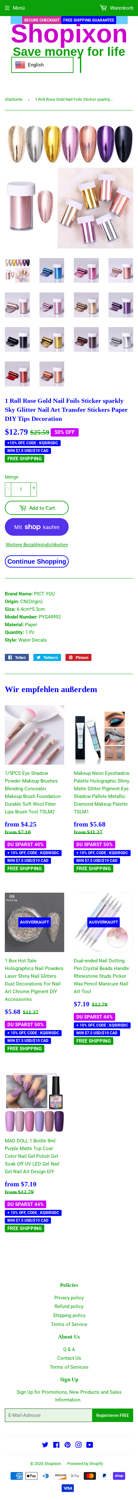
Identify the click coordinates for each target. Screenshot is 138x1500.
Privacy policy (69, 1298)
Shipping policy (69, 1315)
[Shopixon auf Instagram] (78, 1446)
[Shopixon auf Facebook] (56, 1446)
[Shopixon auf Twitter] (45, 1446)
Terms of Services (69, 1367)
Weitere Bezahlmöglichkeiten (37, 545)
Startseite (13, 99)
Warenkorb (121, 8)
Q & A (69, 1349)
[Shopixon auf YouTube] (89, 1446)
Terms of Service (69, 1324)
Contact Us (69, 1358)
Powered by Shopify (85, 1463)
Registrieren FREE (112, 1415)
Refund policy (69, 1306)
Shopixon (52, 1463)
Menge (11, 477)
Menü (19, 8)
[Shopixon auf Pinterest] (67, 1446)
